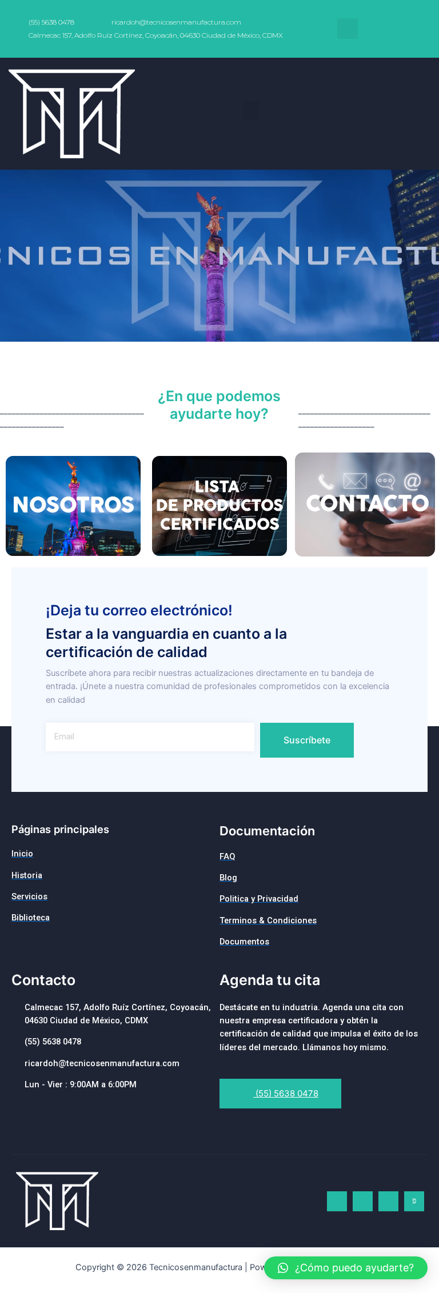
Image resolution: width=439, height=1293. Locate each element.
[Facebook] (337, 1201)
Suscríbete (307, 740)
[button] (251, 110)
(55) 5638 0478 (285, 1093)
